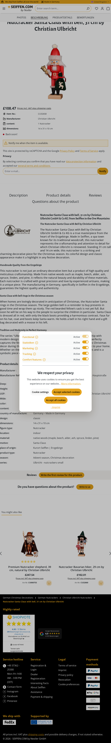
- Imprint (55, 407)
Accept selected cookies (67, 392)
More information (71, 383)
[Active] (85, 336)
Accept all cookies (56, 400)
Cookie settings (40, 392)
